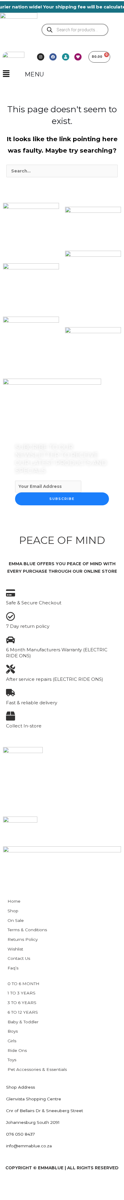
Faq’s (13, 968)
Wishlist (15, 949)
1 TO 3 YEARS (22, 993)
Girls (12, 1040)
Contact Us (19, 958)
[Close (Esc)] (71, 1185)
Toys (12, 1059)
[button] (6, 74)
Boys (13, 1031)
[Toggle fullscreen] (30, 1185)
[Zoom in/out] (9, 1185)
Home (14, 901)
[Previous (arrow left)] (9, 1195)
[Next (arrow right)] (30, 1195)
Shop (13, 910)
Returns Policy (23, 939)
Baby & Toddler (23, 1021)
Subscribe (62, 499)
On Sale (16, 920)
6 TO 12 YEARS (23, 1012)
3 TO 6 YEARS (22, 1002)
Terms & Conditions (27, 929)
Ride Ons (17, 1050)
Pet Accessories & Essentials (37, 1069)
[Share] (50, 1185)
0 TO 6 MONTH (23, 983)
